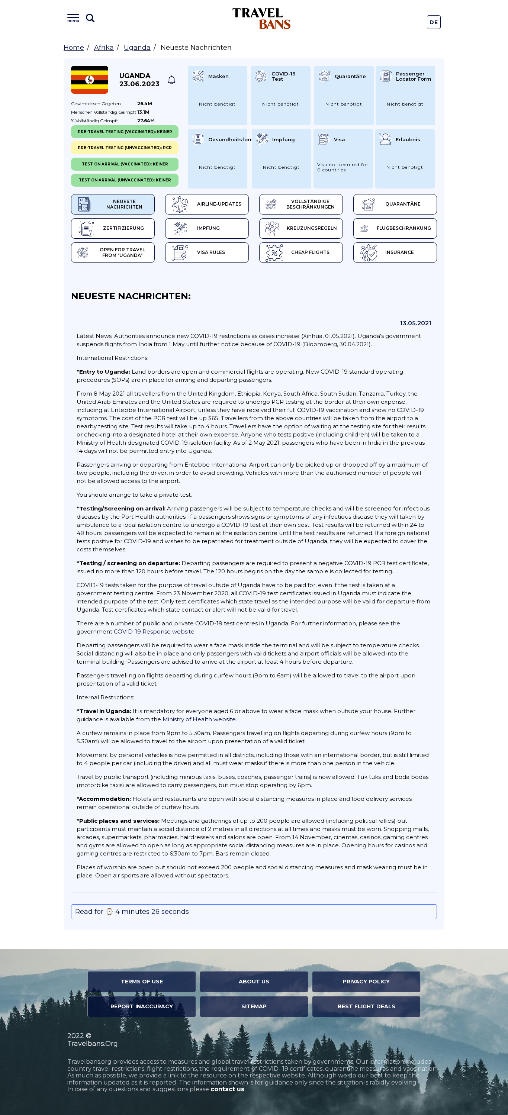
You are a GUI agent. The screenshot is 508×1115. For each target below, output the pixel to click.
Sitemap (254, 1006)
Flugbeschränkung (404, 228)
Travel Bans (261, 18)
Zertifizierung (123, 228)
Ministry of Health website (199, 719)
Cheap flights (310, 252)
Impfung (208, 228)
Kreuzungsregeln (312, 228)
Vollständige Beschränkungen (310, 204)
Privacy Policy (366, 981)
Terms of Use (142, 981)
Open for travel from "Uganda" (122, 252)
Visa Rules (211, 252)
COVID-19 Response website (154, 631)
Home (74, 47)
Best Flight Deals (366, 1006)
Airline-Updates (219, 204)
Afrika (104, 47)
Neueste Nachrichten (124, 204)
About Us (254, 981)
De (434, 22)
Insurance (399, 252)
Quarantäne (403, 204)
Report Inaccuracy (141, 1006)
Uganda (137, 47)
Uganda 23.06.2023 (139, 80)
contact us (227, 1089)
